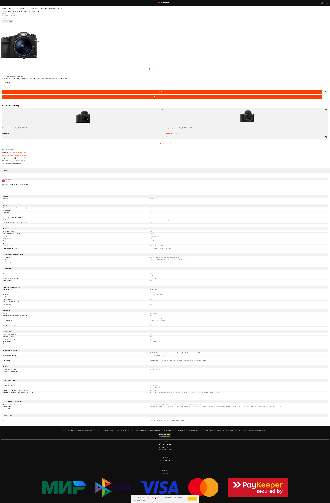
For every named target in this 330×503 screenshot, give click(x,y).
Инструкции (165, 473)
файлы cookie (146, 497)
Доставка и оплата (165, 460)
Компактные (34, 8)
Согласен (192, 499)
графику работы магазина (19, 152)
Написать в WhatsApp (165, 447)
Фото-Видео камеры (22, 8)
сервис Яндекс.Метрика (157, 497)
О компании (165, 454)
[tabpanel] (83, 123)
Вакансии (165, 470)
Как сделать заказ (165, 463)
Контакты (165, 457)
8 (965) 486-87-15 (165, 449)
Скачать (4, 186)
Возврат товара (165, 467)
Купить (163, 92)
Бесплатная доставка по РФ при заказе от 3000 (14, 155)
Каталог (11, 8)
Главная (4, 8)
